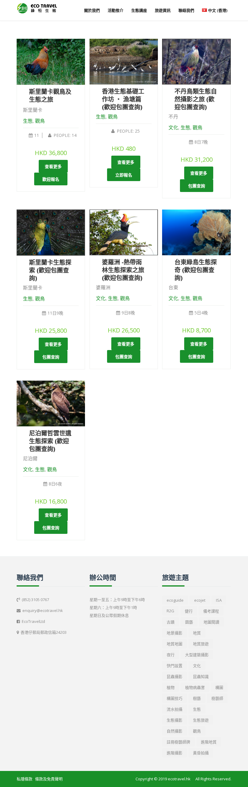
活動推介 (115, 10)
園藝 (189, 622)
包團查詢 (196, 186)
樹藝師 (217, 698)
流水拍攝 (174, 709)
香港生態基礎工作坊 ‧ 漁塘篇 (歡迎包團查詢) (123, 99)
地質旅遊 (201, 643)
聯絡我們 (186, 10)
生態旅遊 (201, 720)
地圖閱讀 (211, 622)
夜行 (171, 654)
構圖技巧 (174, 698)
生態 (28, 120)
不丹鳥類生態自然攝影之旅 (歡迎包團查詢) (196, 99)
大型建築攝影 (197, 654)
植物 (171, 687)
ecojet (199, 600)
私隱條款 (24, 779)
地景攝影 (174, 633)
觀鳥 (40, 120)
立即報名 (123, 175)
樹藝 (197, 698)
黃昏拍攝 (201, 753)
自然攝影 (174, 731)
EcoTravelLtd (33, 621)
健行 (189, 611)
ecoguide (175, 600)
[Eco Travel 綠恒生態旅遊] (37, 8)
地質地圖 (174, 643)
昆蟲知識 (201, 676)
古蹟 (171, 622)
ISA (219, 600)
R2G (170, 610)
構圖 (219, 687)
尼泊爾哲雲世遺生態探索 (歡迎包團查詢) (50, 441)
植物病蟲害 (195, 687)
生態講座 (139, 10)
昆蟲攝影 (174, 676)
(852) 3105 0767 (35, 599)
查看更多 (53, 166)
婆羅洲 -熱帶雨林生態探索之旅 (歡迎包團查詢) (123, 270)
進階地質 (209, 742)
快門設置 (174, 665)
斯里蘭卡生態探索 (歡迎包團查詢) (50, 270)
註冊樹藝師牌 (178, 742)
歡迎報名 (50, 179)
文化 (173, 127)
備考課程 (211, 611)
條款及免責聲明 (49, 779)
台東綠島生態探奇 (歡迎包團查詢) (196, 270)
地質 (197, 633)
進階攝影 (174, 753)
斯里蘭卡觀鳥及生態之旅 (50, 96)
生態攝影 (174, 720)
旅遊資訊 (163, 10)
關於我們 (92, 10)
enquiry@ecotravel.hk (42, 610)
